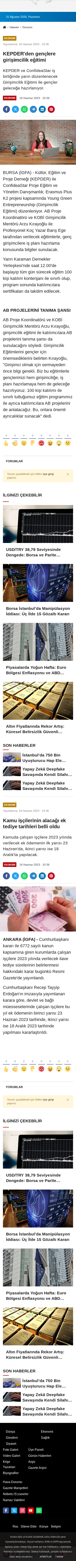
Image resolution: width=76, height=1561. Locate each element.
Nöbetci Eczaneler (15, 1494)
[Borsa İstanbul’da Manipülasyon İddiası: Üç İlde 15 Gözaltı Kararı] (38, 583)
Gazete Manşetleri (15, 1488)
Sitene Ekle (29, 1526)
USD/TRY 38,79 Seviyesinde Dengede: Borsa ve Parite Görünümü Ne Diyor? (33, 552)
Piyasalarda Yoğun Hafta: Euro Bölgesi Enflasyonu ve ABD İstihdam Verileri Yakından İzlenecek (36, 670)
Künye (43, 1526)
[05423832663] (39, 1510)
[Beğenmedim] (32, 437)
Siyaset (11, 1443)
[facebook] (6, 109)
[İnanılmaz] (59, 437)
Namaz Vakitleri (14, 1500)
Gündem (12, 1437)
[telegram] (33, 109)
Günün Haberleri (39, 1455)
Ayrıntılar (45, 1556)
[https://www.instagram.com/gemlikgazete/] (22, 1510)
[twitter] (15, 109)
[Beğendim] (6, 437)
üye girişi (48, 474)
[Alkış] (15, 437)
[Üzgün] (67, 437)
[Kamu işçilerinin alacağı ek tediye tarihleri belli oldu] (38, 908)
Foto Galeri (10, 1449)
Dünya (10, 1431)
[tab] (14, 461)
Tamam (59, 1556)
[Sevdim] (23, 437)
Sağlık (45, 1437)
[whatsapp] (24, 109)
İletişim (56, 1526)
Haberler (14, 27)
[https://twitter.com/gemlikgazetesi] (14, 1510)
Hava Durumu (12, 1482)
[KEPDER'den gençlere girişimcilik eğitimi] (38, 142)
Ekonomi (27, 27)
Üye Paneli (36, 1449)
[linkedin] (42, 109)
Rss (15, 1526)
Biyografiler (11, 1473)
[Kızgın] (41, 437)
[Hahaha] (50, 437)
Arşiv (31, 1461)
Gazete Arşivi (37, 1467)
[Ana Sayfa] (4, 27)
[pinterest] (51, 109)
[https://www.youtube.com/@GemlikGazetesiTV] (31, 1510)
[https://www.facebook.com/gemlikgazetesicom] (6, 1510)
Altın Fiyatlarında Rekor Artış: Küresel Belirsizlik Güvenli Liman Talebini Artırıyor (35, 729)
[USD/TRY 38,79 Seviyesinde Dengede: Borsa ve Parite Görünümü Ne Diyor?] (38, 524)
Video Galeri (11, 1455)
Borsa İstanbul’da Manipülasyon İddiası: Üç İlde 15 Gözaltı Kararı (38, 611)
